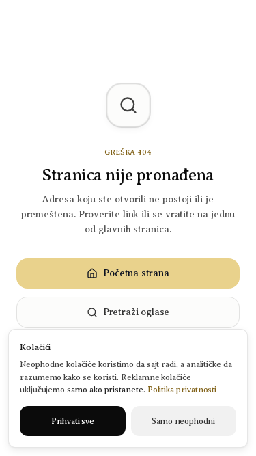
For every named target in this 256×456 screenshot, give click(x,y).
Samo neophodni (183, 421)
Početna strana (136, 273)
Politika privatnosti (182, 389)
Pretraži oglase (136, 312)
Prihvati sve (72, 421)
